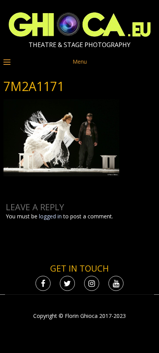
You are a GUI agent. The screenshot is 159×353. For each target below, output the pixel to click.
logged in (50, 216)
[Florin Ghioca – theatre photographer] (79, 35)
